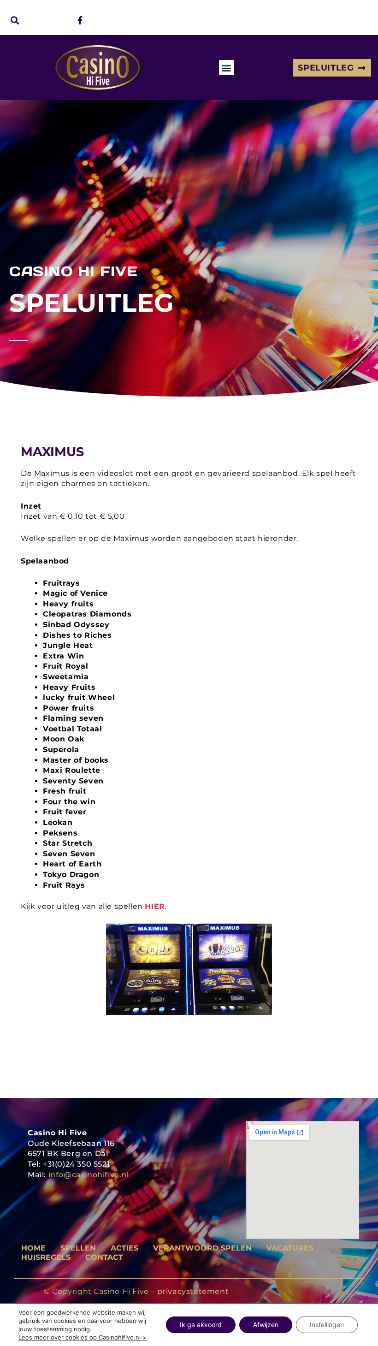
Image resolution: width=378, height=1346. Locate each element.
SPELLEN (78, 1248)
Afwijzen (265, 1324)
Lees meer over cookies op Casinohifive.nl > (82, 1337)
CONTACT (104, 1257)
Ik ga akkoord (201, 1324)
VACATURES (289, 1248)
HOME (33, 1248)
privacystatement (193, 1291)
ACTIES (124, 1248)
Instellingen (327, 1324)
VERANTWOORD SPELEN (202, 1248)
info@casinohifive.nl (88, 1174)
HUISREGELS (46, 1257)
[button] (14, 20)
